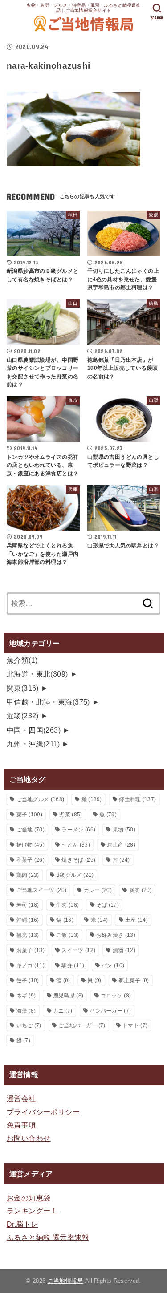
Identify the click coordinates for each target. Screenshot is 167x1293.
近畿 (23, 716)
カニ (63, 1011)
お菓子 (30, 950)
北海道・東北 (37, 674)
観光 (27, 935)
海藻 (26, 1011)
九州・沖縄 (33, 744)
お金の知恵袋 (28, 1198)
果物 (124, 830)
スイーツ (78, 950)
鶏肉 (27, 875)
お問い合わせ (28, 1138)
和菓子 (30, 860)
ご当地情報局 (65, 1280)
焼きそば (78, 860)
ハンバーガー (110, 1011)
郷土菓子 (133, 980)
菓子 (29, 814)
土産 (136, 920)
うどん (75, 845)
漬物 (124, 950)
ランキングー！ (32, 1211)
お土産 (121, 845)
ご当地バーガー (81, 1025)
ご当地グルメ (40, 799)
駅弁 (72, 965)
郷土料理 (137, 799)
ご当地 (30, 830)
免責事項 (21, 1125)
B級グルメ (75, 875)
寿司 (27, 905)
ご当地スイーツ (41, 890)
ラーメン (78, 830)
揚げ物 (30, 845)
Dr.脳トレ (22, 1224)
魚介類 (22, 660)
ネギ (26, 996)
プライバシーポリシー (43, 1112)
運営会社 (21, 1098)
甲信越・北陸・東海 (48, 702)
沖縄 (27, 920)
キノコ (30, 965)
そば (107, 905)
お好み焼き (115, 935)
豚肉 (140, 890)
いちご (28, 1025)
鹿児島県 (68, 996)
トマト (134, 1025)
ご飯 (67, 935)
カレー (98, 890)
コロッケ (116, 996)
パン (113, 965)
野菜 (70, 814)
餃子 (27, 980)
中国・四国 (34, 730)
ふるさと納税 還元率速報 (48, 1237)
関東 (23, 688)
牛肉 (67, 905)
